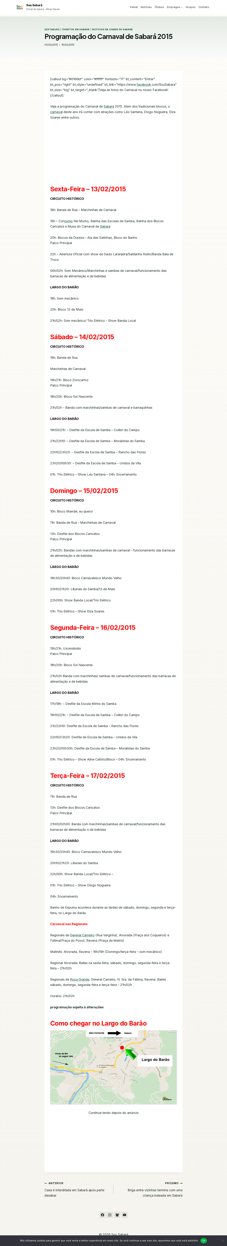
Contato (203, 7)
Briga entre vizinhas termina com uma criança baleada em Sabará (155, 1189)
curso (69, 221)
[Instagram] (110, 1215)
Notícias (146, 7)
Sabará (109, 106)
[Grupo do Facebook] (117, 1215)
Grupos (190, 7)
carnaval (56, 112)
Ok (203, 1240)
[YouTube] (124, 1215)
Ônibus (159, 7)
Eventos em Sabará (76, 29)
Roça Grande (79, 979)
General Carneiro (82, 935)
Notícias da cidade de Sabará (112, 29)
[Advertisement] (113, 151)
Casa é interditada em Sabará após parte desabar (74, 1189)
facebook (144, 84)
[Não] (222, 1240)
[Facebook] (102, 1215)
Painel (134, 7)
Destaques (52, 29)
